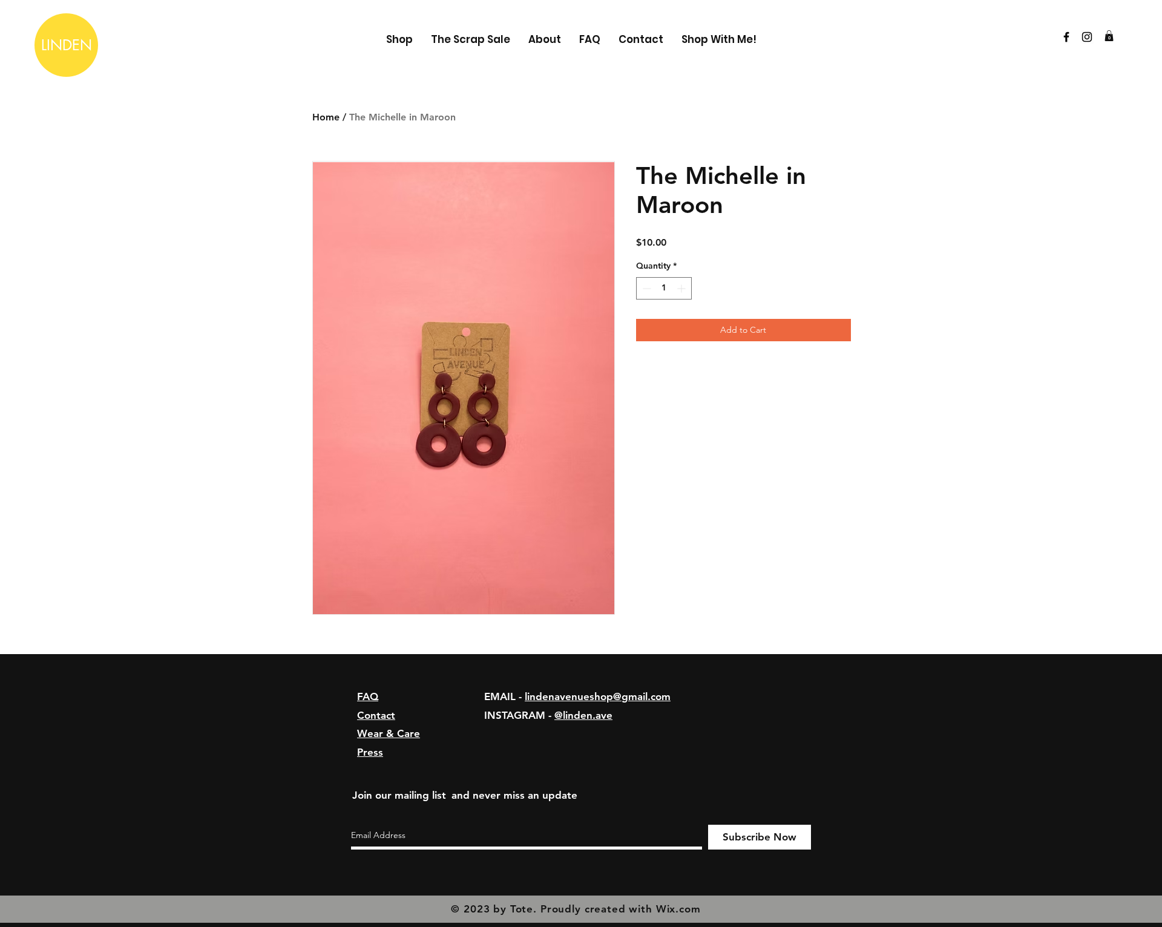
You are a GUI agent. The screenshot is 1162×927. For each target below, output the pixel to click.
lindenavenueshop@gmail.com (598, 696)
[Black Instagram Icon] (1087, 37)
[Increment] (682, 288)
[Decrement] (645, 288)
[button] (1109, 35)
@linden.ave (583, 715)
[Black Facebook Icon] (1066, 37)
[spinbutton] (664, 288)
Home (326, 117)
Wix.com (678, 909)
